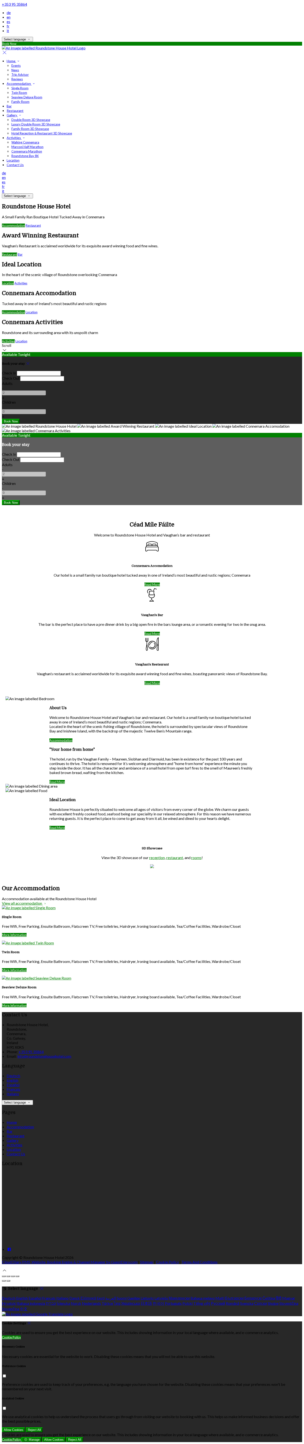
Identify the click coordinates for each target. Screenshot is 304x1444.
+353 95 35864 (14, 4)
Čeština (268, 1298)
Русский (218, 1303)
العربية (110, 1298)
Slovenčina (10, 1308)
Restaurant (33, 225)
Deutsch (13, 1075)
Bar (20, 254)
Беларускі (253, 1298)
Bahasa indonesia (31, 1303)
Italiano (13, 1093)
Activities (20, 283)
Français (13, 1089)
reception (157, 857)
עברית (51, 1303)
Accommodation (13, 225)
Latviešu (161, 1298)
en (8, 17)
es (8, 21)
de (9, 12)
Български (234, 1298)
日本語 (146, 1303)
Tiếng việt (201, 1303)
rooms (196, 857)
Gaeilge (133, 1298)
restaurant (174, 857)
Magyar (288, 1298)
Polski (187, 1303)
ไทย (117, 1303)
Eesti (101, 1298)
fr (8, 26)
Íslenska (63, 1303)
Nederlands (91, 1303)
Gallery (13, 1140)
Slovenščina (288, 1303)
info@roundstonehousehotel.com (44, 1056)
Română (232, 1303)
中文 (24, 1308)
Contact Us (16, 1154)
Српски (260, 1303)
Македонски (179, 1298)
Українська (130, 1303)
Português (173, 1303)
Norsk (76, 1303)
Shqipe (273, 1303)
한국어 (158, 1303)
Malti (219, 1298)
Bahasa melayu (202, 1298)
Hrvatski (9, 1303)
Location (8, 283)
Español (13, 1084)
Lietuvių (147, 1298)
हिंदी (278, 1298)
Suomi (122, 1298)
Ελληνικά (88, 1298)
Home (12, 1122)
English (12, 1080)
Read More (152, 584)
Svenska (246, 1303)
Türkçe (107, 1303)
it (8, 30)
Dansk (74, 1298)
